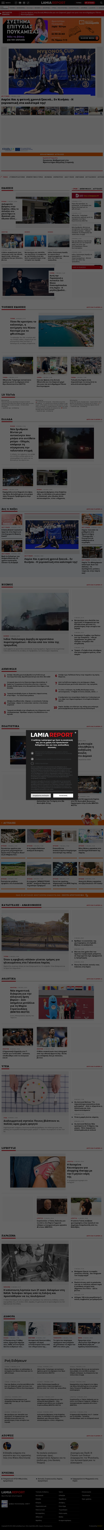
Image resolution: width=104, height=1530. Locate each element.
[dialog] (52, 765)
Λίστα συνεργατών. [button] (52, 778)
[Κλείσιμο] (75, 733)
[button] (52, 763)
